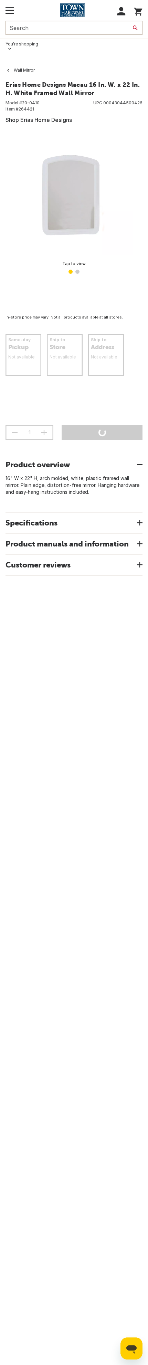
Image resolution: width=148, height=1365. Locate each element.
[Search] (135, 28)
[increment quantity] (44, 432)
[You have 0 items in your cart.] (138, 10)
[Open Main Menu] (10, 10)
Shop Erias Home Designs (39, 119)
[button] (121, 11)
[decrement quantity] (15, 432)
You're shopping (22, 43)
